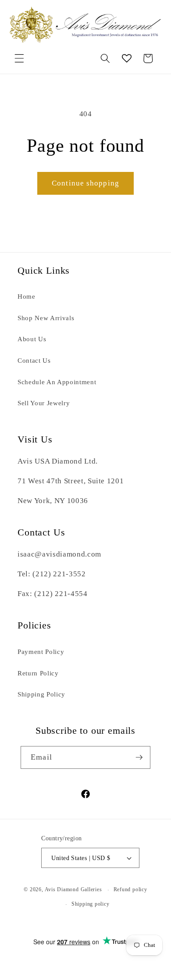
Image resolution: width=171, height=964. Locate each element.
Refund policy (130, 889)
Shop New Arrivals (46, 317)
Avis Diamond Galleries (73, 890)
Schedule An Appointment (57, 382)
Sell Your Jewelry (44, 403)
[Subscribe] (139, 757)
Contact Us (34, 360)
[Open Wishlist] (126, 58)
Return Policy (38, 673)
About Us (32, 339)
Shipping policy (90, 904)
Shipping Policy (41, 694)
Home (27, 296)
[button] (19, 58)
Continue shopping (85, 183)
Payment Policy (41, 651)
